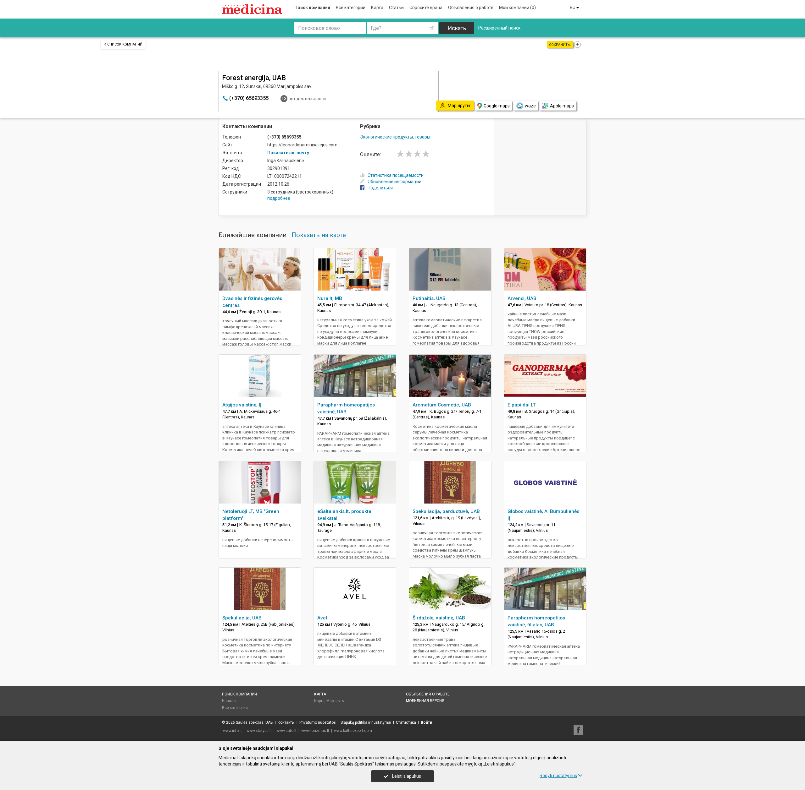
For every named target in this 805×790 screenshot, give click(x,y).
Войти (426, 722)
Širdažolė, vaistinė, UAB (439, 618)
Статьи (396, 7)
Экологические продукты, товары (395, 136)
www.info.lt (232, 730)
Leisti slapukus (406, 776)
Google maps (497, 105)
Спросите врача (425, 7)
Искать (457, 28)
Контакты (286, 722)
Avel (322, 618)
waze (530, 105)
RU (573, 7)
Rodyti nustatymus (558, 775)
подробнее (278, 198)
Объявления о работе (470, 7)
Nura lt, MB (329, 298)
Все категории (350, 7)
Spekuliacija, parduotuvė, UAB (446, 511)
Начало (229, 701)
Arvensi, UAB (522, 298)
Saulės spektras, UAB (254, 722)
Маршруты (335, 701)
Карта (377, 7)
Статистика (406, 722)
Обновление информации (394, 181)
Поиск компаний (312, 7)
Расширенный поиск (499, 27)
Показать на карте (318, 235)
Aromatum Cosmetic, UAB (442, 405)
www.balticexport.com (353, 730)
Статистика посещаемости (396, 175)
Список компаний (124, 44)
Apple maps (562, 105)
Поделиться (380, 187)
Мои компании (517, 7)
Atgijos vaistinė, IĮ (241, 405)
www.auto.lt (286, 730)
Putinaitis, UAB (429, 298)
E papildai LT (522, 405)
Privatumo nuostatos (317, 722)
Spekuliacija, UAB (242, 618)
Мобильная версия (425, 701)
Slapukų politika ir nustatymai (366, 722)
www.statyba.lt (259, 730)
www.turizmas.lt (315, 730)
